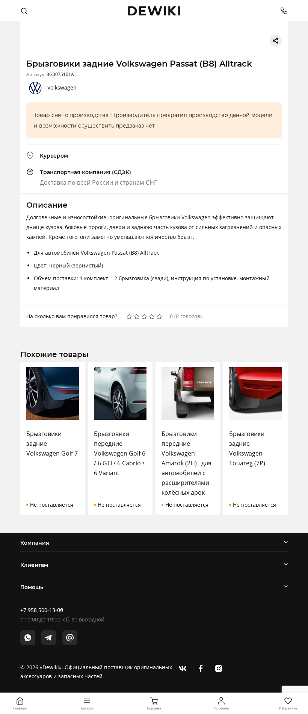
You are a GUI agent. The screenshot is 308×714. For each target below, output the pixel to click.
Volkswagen (62, 87)
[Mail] (69, 637)
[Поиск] (24, 10)
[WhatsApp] (27, 637)
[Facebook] (200, 668)
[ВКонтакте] (182, 668)
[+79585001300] (281, 10)
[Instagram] (218, 668)
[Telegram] (48, 637)
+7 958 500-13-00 (41, 610)
